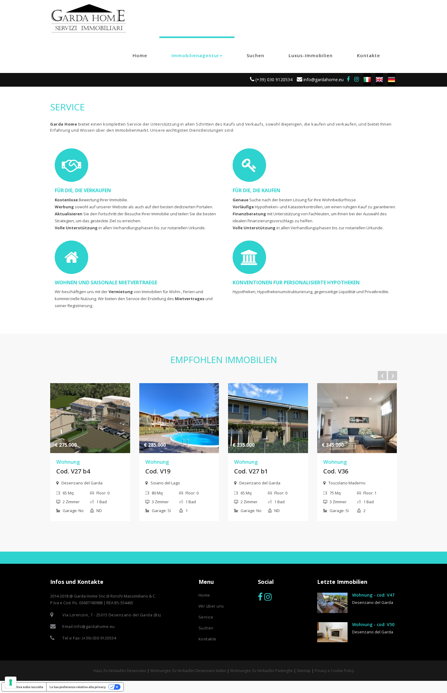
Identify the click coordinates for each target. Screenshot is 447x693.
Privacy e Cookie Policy (334, 670)
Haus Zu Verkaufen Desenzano (119, 670)
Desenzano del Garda (81, 483)
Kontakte (368, 55)
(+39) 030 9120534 (273, 79)
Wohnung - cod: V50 (373, 624)
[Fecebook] (260, 597)
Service (206, 617)
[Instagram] (356, 79)
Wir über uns (211, 606)
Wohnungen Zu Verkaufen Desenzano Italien (188, 670)
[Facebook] (348, 79)
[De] (391, 79)
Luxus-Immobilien (311, 55)
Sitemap (304, 670)
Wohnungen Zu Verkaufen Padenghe (261, 670)
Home (140, 55)
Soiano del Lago (165, 483)
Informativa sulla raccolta (24, 687)
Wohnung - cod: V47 (373, 595)
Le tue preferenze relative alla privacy (78, 687)
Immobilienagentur (195, 55)
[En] (379, 79)
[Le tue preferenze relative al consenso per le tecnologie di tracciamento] (10, 682)
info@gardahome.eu (323, 79)
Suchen (255, 55)
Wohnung (68, 461)
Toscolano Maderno (347, 483)
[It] (367, 79)
